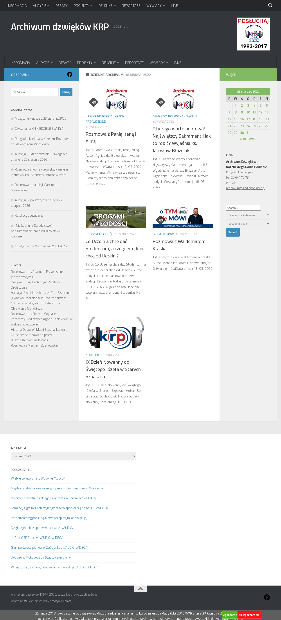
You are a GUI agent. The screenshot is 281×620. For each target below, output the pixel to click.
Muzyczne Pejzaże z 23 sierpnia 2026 (40, 118)
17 (248, 119)
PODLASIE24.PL (21, 469)
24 (248, 125)
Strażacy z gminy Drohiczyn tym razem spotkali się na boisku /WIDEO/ (59, 507)
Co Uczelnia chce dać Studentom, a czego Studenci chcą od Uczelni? (115, 248)
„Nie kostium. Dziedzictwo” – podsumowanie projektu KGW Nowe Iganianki (36, 231)
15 (235, 119)
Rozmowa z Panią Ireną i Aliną (111, 137)
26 (260, 125)
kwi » (252, 138)
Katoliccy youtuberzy (29, 215)
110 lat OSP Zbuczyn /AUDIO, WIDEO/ (37, 537)
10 (248, 112)
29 (235, 132)
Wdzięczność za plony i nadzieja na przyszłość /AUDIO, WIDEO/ (54, 567)
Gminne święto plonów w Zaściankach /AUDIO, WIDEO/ (49, 547)
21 (229, 125)
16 (242, 119)
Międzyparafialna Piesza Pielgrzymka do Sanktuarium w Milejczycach (58, 488)
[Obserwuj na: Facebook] (69, 74)
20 (266, 119)
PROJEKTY (81, 5)
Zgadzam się (231, 615)
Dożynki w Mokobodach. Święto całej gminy (41, 557)
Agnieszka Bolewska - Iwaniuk (175, 116)
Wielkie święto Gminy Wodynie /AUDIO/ (38, 478)
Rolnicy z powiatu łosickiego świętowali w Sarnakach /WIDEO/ (53, 498)
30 (242, 132)
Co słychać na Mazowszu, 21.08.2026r (41, 246)
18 (254, 119)
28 (229, 132)
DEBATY (62, 5)
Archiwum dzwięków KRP (60, 26)
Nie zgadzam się (249, 615)
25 (254, 125)
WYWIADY (154, 5)
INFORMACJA (17, 5)
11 (254, 112)
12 (260, 112)
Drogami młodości (99, 234)
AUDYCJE (39, 5)
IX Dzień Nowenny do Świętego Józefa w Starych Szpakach (113, 369)
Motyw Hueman (62, 601)
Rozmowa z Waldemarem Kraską (179, 244)
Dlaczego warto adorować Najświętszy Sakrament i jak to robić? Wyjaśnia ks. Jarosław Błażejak (182, 139)
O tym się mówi (163, 234)
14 (229, 119)
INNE (174, 5)
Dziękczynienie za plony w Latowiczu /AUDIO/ (42, 527)
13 (266, 112)
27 (266, 125)
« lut (243, 138)
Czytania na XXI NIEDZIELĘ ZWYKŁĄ (39, 128)
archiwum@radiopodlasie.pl (245, 187)
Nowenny (92, 354)
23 (242, 125)
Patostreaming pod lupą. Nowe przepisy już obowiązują (48, 517)
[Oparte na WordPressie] (25, 601)
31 (248, 132)
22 (235, 125)
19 (260, 119)
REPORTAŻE (131, 5)
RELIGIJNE (105, 5)
